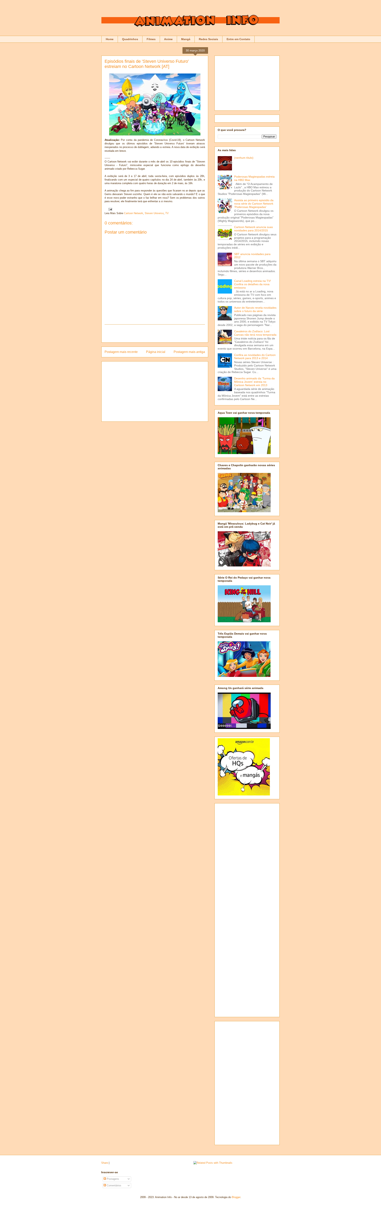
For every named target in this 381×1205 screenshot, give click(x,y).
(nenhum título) (243, 157)
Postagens (112, 1178)
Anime (168, 39)
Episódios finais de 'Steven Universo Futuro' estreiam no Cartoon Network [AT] (147, 64)
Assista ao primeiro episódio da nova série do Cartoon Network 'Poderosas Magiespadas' (253, 204)
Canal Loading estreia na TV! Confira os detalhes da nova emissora (252, 284)
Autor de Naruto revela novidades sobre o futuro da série (255, 309)
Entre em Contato (238, 39)
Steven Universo (154, 213)
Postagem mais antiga (189, 352)
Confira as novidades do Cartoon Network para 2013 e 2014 (255, 356)
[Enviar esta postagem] (109, 209)
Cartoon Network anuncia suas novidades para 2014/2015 (253, 228)
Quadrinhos (130, 39)
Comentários (113, 1185)
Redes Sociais (208, 39)
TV (167, 213)
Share (104, 1162)
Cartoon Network (133, 213)
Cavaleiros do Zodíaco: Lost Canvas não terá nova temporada (255, 333)
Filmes (151, 39)
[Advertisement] (154, 333)
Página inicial (155, 352)
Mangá (185, 39)
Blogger (236, 1197)
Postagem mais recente (121, 352)
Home (110, 39)
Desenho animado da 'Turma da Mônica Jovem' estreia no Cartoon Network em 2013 (254, 382)
